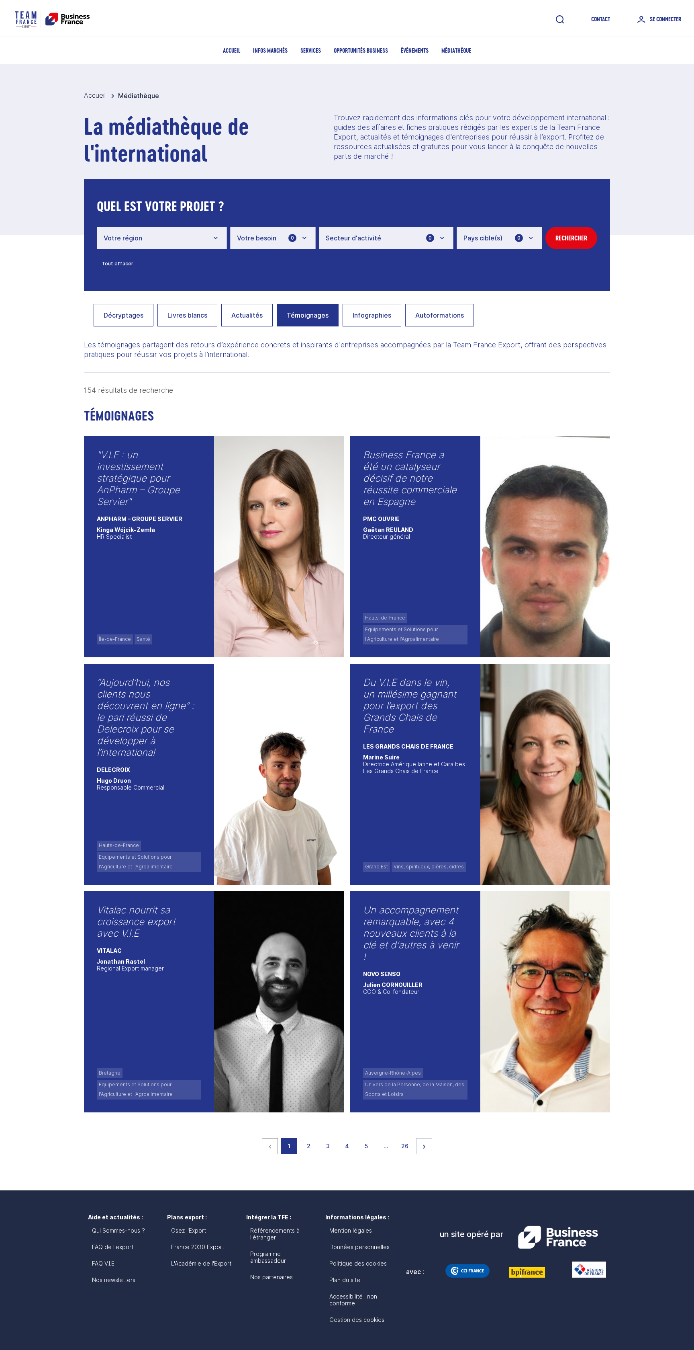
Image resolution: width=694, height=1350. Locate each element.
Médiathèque (456, 50)
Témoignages (308, 315)
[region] (347, 318)
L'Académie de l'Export (201, 1263)
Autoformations (439, 315)
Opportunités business (361, 50)
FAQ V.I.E (103, 1263)
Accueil (231, 50)
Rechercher (571, 238)
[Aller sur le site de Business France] (558, 1237)
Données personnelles (359, 1246)
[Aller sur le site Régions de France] (585, 1270)
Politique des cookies (358, 1263)
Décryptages (123, 315)
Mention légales (350, 1230)
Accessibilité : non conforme (353, 1300)
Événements (415, 50)
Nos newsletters (113, 1279)
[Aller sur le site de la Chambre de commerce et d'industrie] (467, 1271)
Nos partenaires (271, 1277)
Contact (600, 19)
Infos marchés (270, 50)
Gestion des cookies (356, 1319)
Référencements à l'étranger (275, 1234)
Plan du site (344, 1279)
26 (407, 1145)
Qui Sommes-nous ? (118, 1230)
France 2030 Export (197, 1246)
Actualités (247, 315)
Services (310, 50)
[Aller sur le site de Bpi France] (527, 1272)
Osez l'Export (188, 1230)
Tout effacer (117, 264)
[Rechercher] (560, 19)
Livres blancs (187, 315)
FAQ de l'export (112, 1246)
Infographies (372, 315)
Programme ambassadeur (268, 1257)
